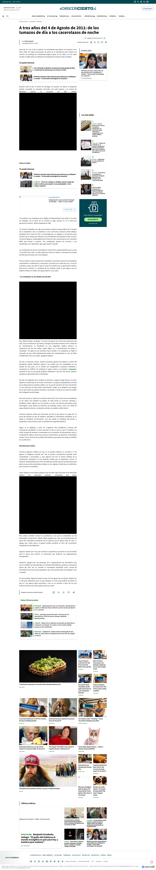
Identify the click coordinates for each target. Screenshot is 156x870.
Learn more (68, 209)
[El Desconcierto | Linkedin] (147, 2)
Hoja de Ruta (76, 16)
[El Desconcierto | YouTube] (144, 1)
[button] (147, 8)
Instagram (39, 861)
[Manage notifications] (151, 862)
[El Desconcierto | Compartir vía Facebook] (91, 42)
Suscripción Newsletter (84, 861)
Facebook (31, 861)
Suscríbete (93, 219)
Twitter (35, 861)
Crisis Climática (16, 2)
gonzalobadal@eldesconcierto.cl (23, 867)
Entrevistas (101, 16)
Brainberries (54, 197)
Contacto (105, 861)
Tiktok (54, 861)
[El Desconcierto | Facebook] (135, 2)
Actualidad (51, 16)
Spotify (51, 861)
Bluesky (62, 861)
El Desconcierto (23, 21)
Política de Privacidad (71, 861)
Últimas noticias (35, 855)
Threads (58, 861)
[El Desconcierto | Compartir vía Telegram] (106, 42)
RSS (93, 861)
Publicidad (98, 861)
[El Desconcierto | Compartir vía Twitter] (95, 42)
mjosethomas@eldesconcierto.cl (126, 866)
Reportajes (89, 16)
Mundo (121, 16)
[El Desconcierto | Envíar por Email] (102, 42)
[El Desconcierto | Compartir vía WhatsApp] (98, 42)
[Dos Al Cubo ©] (148, 868)
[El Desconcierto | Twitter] (138, 1)
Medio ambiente (37, 16)
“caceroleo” (72, 369)
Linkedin (47, 861)
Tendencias (63, 16)
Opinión (112, 16)
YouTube (43, 861)
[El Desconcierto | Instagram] (141, 2)
